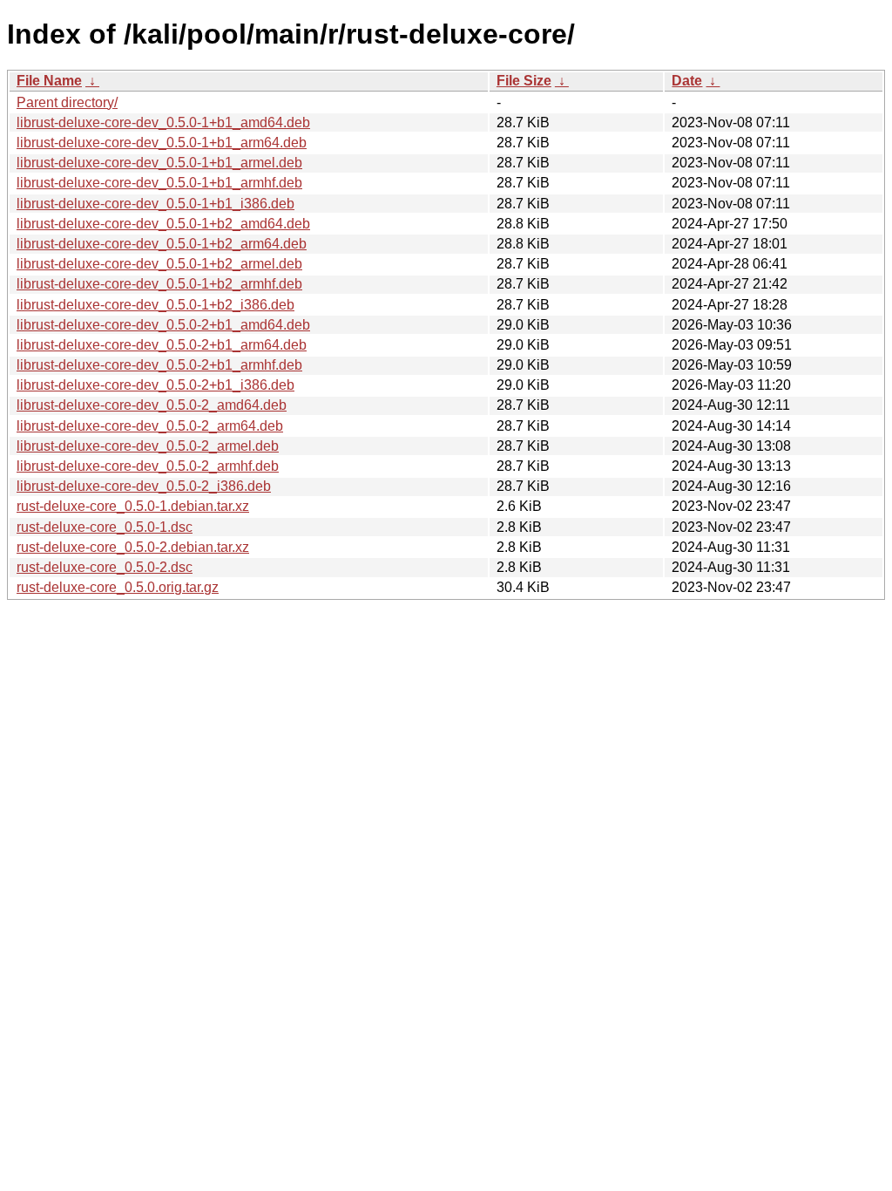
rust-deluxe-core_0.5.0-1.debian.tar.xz (133, 506)
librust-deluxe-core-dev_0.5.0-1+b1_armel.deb (159, 162)
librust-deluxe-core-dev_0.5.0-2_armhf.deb (148, 466)
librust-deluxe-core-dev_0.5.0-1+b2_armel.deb (159, 263)
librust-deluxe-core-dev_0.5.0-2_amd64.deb (152, 405)
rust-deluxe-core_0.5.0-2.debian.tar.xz (133, 547)
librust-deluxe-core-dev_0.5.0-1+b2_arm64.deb (162, 243)
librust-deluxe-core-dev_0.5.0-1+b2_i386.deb (155, 304)
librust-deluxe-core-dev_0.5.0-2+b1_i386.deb (155, 385)
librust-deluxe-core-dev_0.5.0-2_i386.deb (144, 486)
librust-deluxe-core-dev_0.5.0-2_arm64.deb (150, 426)
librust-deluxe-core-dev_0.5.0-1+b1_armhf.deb (159, 182)
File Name (49, 80)
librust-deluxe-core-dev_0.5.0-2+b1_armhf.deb (159, 364)
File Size (524, 80)
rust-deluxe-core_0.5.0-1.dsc (105, 527)
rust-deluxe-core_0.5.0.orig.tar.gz (118, 587)
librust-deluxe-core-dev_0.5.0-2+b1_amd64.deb (163, 324)
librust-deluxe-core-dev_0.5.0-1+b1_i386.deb (155, 203)
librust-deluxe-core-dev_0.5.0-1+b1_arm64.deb (162, 142)
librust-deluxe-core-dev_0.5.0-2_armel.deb (148, 446)
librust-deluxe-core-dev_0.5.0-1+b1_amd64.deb (163, 122)
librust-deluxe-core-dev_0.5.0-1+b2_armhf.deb (159, 283)
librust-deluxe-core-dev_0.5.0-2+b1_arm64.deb (162, 344)
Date (687, 80)
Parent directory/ (67, 102)
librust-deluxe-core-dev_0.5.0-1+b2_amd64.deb (163, 223)
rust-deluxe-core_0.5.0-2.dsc (105, 567)
